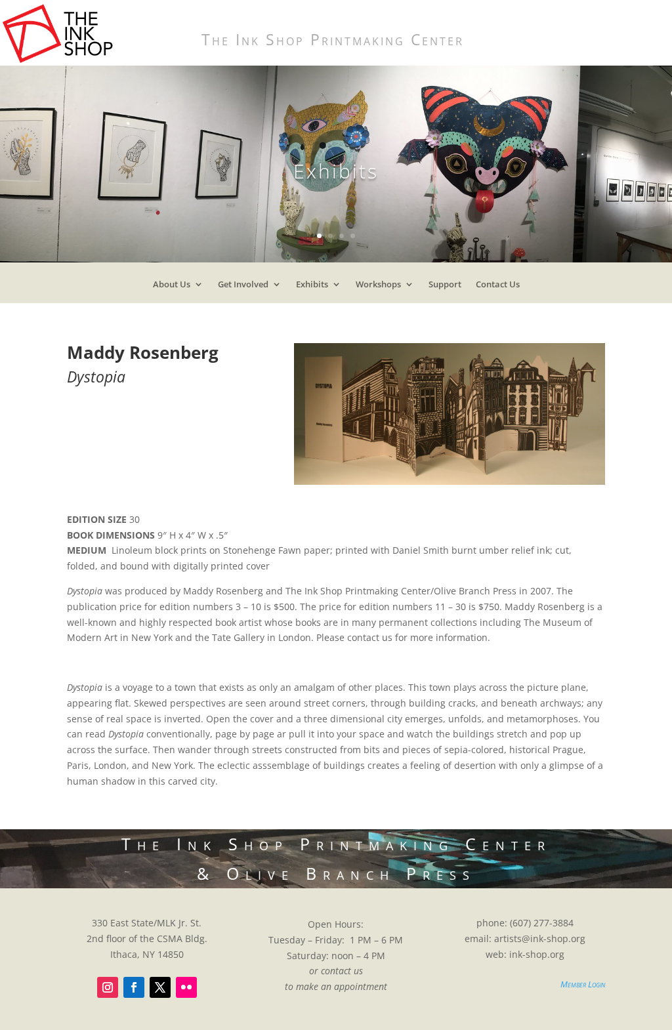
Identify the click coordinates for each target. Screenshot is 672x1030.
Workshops (378, 287)
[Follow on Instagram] (107, 987)
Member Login (582, 984)
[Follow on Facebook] (133, 987)
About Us (171, 287)
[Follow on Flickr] (186, 987)
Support (445, 287)
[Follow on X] (160, 987)
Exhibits (312, 287)
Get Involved (243, 287)
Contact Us (498, 287)
